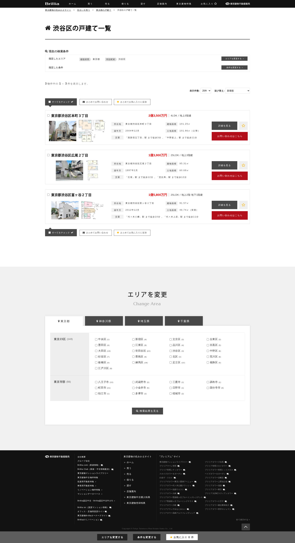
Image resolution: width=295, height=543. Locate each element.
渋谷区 (177, 350)
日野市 (177, 387)
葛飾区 (214, 362)
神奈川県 (105, 321)
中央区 (102, 339)
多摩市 (139, 393)
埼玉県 (145, 321)
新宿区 (139, 339)
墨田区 (102, 344)
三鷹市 (177, 381)
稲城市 (177, 393)
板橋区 (102, 362)
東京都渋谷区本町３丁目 (69, 115)
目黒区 (214, 344)
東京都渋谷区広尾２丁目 (69, 155)
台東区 (214, 339)
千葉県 (185, 321)
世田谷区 (140, 350)
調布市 (214, 381)
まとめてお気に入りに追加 (133, 102)
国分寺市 (215, 387)
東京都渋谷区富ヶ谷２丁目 (71, 194)
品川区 (177, 344)
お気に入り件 (184, 537)
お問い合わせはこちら (229, 136)
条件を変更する (147, 537)
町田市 (102, 387)
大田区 (102, 350)
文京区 (177, 339)
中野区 (214, 350)
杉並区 (102, 356)
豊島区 (139, 356)
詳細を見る (224, 125)
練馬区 (139, 362)
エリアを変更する (112, 537)
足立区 (177, 362)
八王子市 (103, 381)
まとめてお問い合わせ (97, 102)
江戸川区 (103, 368)
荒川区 (214, 356)
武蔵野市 (140, 381)
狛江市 (102, 393)
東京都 (65, 321)
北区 (175, 356)
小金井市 (140, 387)
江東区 (139, 344)
